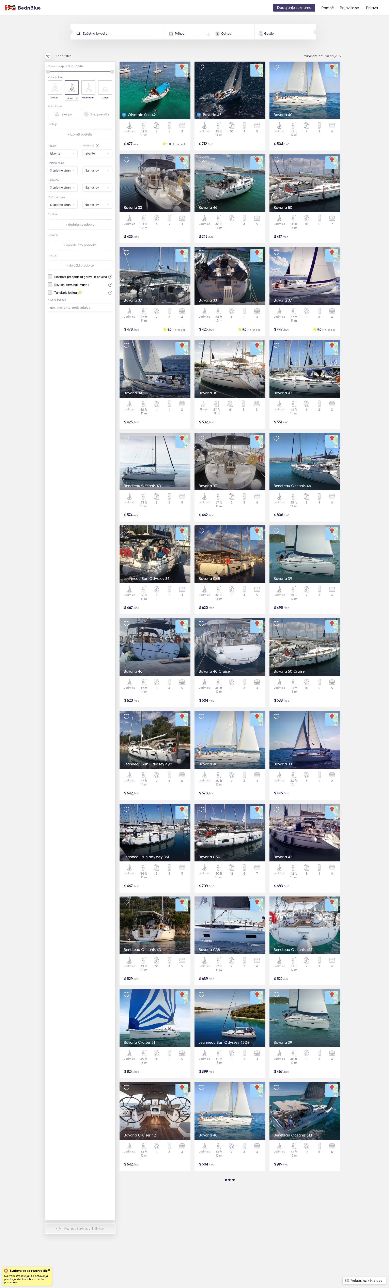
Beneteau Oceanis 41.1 (293, 949)
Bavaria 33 (133, 207)
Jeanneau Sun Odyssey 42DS (224, 1042)
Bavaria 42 (283, 856)
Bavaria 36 (208, 393)
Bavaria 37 (133, 300)
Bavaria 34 (133, 393)
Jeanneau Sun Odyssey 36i (147, 578)
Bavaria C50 (209, 856)
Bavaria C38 (209, 949)
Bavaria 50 (283, 207)
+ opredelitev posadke (80, 245)
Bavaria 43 (283, 393)
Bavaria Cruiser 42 (140, 1135)
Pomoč (327, 7)
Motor (54, 97)
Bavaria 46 (208, 207)
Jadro (69, 98)
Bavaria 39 (283, 578)
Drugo (105, 97)
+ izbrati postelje (80, 134)
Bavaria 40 (283, 114)
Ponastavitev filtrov (84, 1228)
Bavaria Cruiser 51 (139, 1042)
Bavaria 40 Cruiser (215, 671)
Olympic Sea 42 (142, 114)
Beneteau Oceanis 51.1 (293, 1135)
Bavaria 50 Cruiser (290, 671)
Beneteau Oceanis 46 (292, 485)
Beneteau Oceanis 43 (142, 485)
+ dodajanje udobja (80, 224)
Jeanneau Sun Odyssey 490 (148, 764)
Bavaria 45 (212, 114)
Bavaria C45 (209, 578)
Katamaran (88, 97)
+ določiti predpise (80, 265)
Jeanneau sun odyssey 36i (146, 856)
